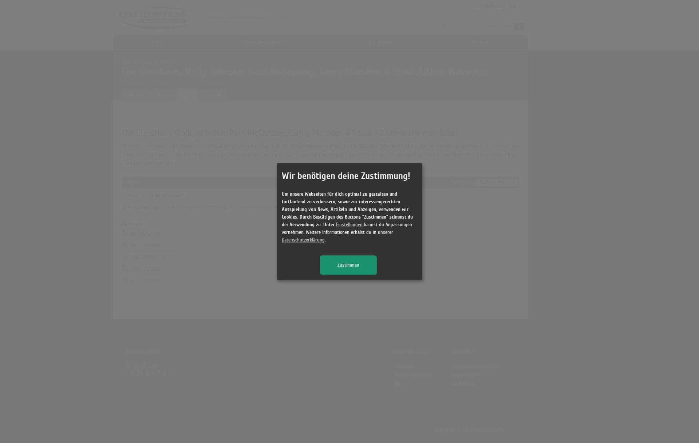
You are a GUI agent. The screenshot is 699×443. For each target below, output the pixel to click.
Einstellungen (349, 225)
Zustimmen (348, 265)
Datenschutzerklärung (303, 240)
